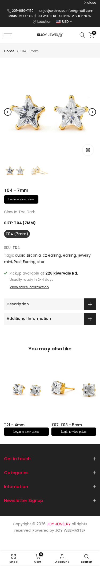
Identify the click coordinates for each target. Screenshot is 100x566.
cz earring (52, 255)
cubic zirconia (28, 255)
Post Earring (24, 261)
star (41, 261)
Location (44, 21)
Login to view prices (21, 199)
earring (69, 255)
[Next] (92, 112)
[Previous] (7, 112)
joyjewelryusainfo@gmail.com (68, 10)
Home (9, 51)
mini (8, 261)
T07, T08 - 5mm (66, 425)
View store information (29, 287)
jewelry (84, 255)
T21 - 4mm (14, 425)
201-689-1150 (23, 10)
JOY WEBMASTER (70, 530)
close (91, 2)
